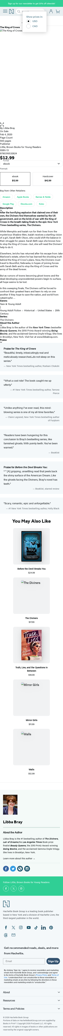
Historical (29, 310)
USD (34, 21)
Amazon (6, 196)
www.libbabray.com (47, 336)
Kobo (41, 203)
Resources (9, 1000)
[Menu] (5, 11)
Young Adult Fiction (10, 310)
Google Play (8, 203)
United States (45, 310)
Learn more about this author (18, 858)
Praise (3, 339)
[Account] (51, 11)
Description (6, 208)
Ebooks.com (26, 203)
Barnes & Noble (43, 196)
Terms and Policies (13, 1008)
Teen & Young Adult (10, 304)
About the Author (9, 322)
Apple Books (23, 196)
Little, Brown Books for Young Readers (20, 147)
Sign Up (53, 961)
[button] (31, 124)
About (6, 992)
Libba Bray (9, 128)
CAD (35, 26)
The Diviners (7, 319)
